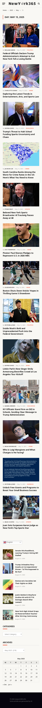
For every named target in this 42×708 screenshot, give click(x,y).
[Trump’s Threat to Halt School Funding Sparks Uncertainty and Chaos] (21, 114)
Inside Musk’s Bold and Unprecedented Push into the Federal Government (17, 331)
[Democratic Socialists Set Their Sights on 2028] (8, 584)
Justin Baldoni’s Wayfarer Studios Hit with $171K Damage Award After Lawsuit (25, 598)
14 (16, 673)
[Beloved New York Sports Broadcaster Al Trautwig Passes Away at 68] (21, 194)
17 (31, 673)
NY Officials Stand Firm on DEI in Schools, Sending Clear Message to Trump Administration (20, 412)
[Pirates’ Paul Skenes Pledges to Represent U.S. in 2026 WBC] (21, 235)
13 (11, 673)
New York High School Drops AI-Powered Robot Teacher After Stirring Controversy (27, 613)
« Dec (5, 684)
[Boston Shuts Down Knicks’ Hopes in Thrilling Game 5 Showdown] (21, 273)
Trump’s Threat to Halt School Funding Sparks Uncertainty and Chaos (19, 134)
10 (31, 670)
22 (21, 677)
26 (5, 680)
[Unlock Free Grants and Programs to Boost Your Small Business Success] (21, 469)
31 (31, 680)
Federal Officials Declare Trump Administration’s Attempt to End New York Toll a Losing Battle (19, 56)
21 (16, 677)
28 (16, 680)
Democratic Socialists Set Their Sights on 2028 (25, 582)
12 (5, 673)
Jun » (10, 684)
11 (36, 670)
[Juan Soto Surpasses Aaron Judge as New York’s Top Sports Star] (21, 507)
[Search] (38, 3)
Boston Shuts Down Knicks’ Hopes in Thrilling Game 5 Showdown (21, 292)
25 (36, 677)
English (9, 542)
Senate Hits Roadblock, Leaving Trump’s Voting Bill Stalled (26, 552)
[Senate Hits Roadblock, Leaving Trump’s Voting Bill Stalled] (8, 554)
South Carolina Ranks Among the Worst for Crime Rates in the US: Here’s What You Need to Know (19, 175)
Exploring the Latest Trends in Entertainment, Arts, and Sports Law (21, 95)
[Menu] (3, 3)
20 (11, 677)
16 (26, 673)
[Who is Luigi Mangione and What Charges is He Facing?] (21, 432)
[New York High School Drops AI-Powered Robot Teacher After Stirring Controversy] (8, 615)
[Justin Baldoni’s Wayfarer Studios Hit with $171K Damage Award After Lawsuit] (8, 598)
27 (11, 680)
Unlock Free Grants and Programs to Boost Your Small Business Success (21, 488)
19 (5, 677)
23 (26, 677)
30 (26, 680)
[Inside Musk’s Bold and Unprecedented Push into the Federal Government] (21, 310)
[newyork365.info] (22, 3)
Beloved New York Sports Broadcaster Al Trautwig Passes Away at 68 (18, 215)
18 (36, 673)
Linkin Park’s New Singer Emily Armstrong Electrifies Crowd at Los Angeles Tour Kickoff (20, 371)
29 (21, 680)
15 (21, 673)
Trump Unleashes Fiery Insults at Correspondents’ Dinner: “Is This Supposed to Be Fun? (27, 568)
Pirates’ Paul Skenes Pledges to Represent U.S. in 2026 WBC (18, 254)
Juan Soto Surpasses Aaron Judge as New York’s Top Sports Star (20, 526)
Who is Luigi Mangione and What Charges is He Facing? (19, 451)
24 (31, 677)
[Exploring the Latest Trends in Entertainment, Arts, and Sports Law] (21, 76)
